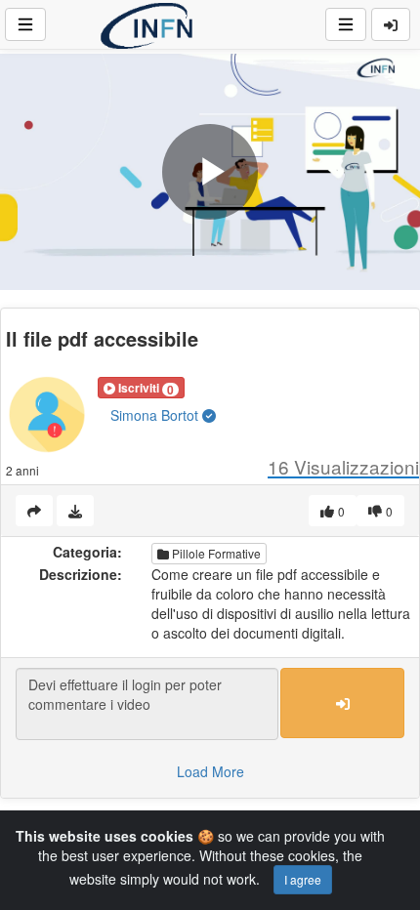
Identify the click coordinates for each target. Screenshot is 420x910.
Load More (210, 771)
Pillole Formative (215, 553)
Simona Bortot (156, 415)
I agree (302, 879)
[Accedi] (390, 24)
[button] (141, 387)
